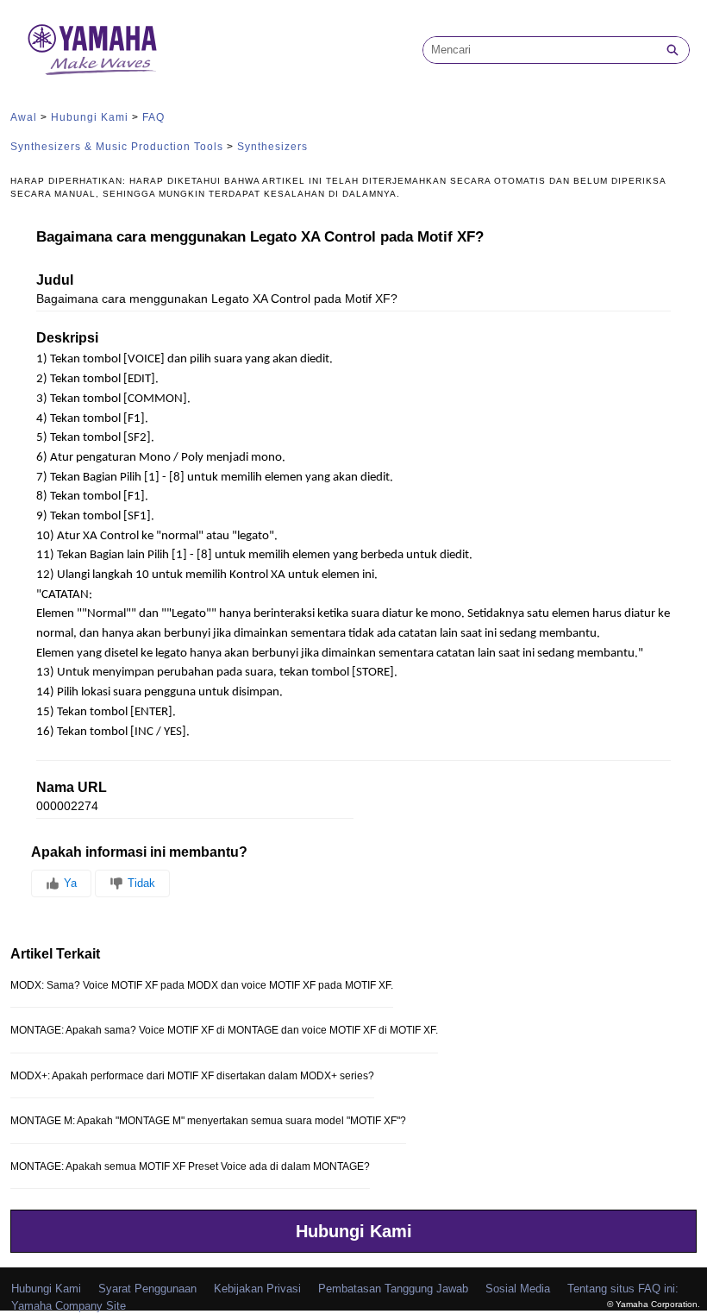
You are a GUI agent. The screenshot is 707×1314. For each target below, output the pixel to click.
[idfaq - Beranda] (92, 49)
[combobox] (539, 50)
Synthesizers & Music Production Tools (116, 147)
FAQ (153, 117)
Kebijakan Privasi (257, 1288)
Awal (23, 117)
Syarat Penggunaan (147, 1288)
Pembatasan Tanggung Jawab (393, 1288)
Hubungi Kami (89, 117)
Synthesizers (272, 147)
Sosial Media (517, 1288)
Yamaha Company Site (68, 1305)
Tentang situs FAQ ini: (623, 1288)
